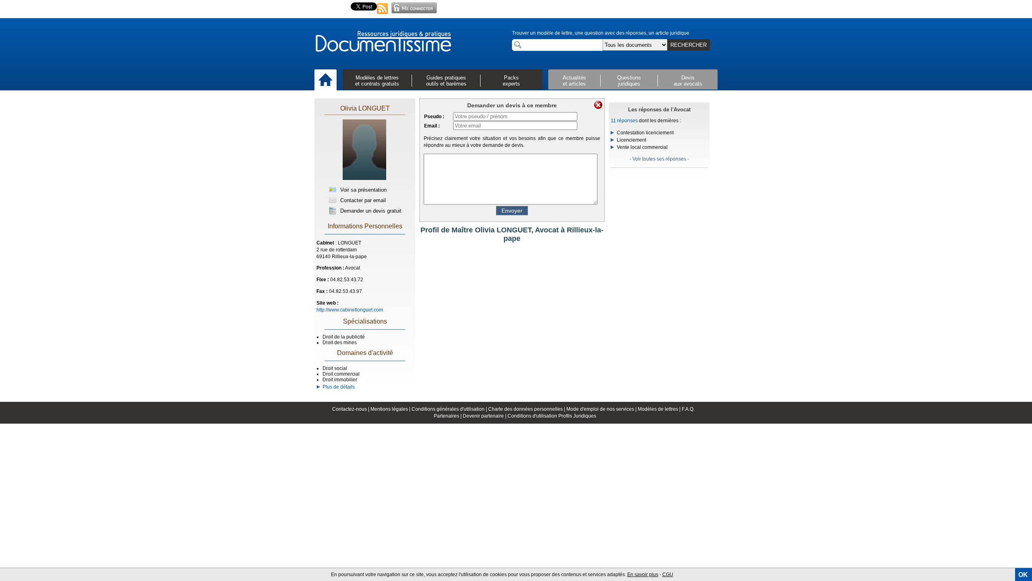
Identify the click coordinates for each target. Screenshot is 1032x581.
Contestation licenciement (645, 133)
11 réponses (624, 120)
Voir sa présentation (363, 190)
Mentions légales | (391, 409)
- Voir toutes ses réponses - (659, 159)
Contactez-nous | (351, 409)
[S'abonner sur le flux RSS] (382, 14)
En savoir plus (642, 574)
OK (1023, 574)
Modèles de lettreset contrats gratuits (377, 81)
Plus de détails (337, 387)
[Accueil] (325, 80)
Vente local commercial (642, 147)
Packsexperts (511, 81)
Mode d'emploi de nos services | (602, 409)
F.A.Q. (688, 409)
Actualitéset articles (574, 81)
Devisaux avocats (688, 81)
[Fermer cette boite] (598, 105)
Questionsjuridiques (629, 81)
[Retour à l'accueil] (383, 42)
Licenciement (631, 140)
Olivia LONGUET (365, 108)
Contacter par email (362, 200)
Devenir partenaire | (485, 416)
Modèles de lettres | (660, 409)
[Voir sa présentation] (364, 178)
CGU (667, 574)
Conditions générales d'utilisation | (450, 409)
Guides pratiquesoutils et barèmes (446, 81)
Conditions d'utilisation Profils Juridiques (552, 416)
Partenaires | (448, 416)
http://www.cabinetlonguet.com (349, 310)
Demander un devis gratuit (370, 211)
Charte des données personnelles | (527, 409)
